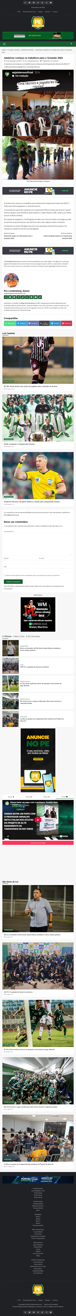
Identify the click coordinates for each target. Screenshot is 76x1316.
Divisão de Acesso (25, 681)
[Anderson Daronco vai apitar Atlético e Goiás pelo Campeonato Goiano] (38, 475)
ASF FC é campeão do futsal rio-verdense (34, 667)
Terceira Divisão (38, 1208)
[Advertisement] (38, 864)
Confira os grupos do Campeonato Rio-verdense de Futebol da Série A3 (28, 1164)
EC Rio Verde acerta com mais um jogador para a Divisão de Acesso (30, 386)
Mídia (38, 1256)
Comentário (9, 531)
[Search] (71, 43)
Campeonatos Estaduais (38, 1236)
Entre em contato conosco (12, 266)
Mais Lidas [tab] (19, 636)
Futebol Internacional (38, 1260)
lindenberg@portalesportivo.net (15, 293)
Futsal (21, 664)
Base (38, 1210)
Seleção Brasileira (38, 1271)
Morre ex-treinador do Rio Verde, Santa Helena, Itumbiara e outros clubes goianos (32, 935)
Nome (6, 558)
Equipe (40, 11)
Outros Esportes (38, 1253)
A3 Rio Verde (23, 716)
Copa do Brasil (38, 1232)
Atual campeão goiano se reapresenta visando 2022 (58, 236)
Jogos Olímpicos (38, 1245)
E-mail (42, 558)
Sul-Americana (38, 1273)
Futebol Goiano (24, 646)
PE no (10, 797)
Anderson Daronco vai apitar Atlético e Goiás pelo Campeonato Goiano (32, 502)
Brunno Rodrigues (29, 1306)
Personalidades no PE (38, 1191)
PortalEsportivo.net (36, 1304)
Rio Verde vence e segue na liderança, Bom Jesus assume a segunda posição (30, 1107)
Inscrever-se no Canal (38, 843)
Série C (38, 1221)
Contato (55, 11)
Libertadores (38, 1268)
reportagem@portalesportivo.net (56, 266)
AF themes (60, 1306)
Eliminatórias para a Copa (38, 1266)
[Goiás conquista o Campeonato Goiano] (38, 418)
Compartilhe (46, 61)
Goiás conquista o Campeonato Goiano (19, 444)
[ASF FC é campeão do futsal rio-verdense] (10, 666)
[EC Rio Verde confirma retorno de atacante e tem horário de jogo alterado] (10, 683)
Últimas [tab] (8, 636)
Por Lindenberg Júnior (32, 61)
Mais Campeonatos (38, 1229)
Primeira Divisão (8, 381)
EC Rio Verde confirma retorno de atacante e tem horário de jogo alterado (29, 1049)
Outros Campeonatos (38, 1238)
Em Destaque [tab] (33, 636)
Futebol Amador (38, 1188)
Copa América (38, 1264)
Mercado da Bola (38, 1225)
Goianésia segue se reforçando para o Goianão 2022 (18, 236)
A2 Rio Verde (38, 1195)
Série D (38, 1223)
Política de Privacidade (51, 1304)
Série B (38, 1219)
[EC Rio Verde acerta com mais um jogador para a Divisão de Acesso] (38, 360)
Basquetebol (38, 1247)
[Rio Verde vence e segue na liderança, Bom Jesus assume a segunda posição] (10, 701)
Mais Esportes (38, 1242)
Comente (55, 61)
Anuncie (47, 11)
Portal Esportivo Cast (29, 11)
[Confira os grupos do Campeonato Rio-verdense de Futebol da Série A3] (10, 719)
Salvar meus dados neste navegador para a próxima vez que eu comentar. (33, 575)
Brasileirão (38, 1214)
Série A (38, 1216)
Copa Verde (38, 1234)
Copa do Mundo (38, 1262)
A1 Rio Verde (38, 1193)
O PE (19, 11)
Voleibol (38, 1251)
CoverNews (50, 1306)
